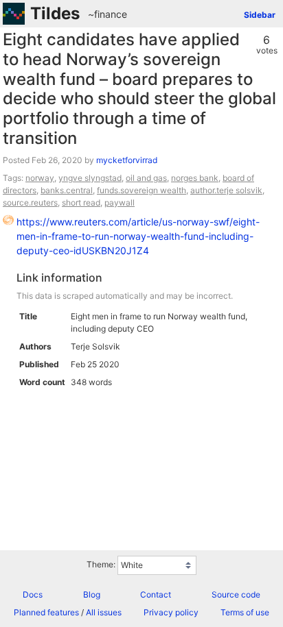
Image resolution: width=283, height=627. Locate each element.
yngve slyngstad (90, 178)
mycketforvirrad (126, 160)
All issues (104, 612)
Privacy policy (171, 612)
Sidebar (259, 15)
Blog (91, 594)
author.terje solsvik (226, 190)
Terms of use (244, 612)
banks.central (67, 190)
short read (81, 202)
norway (39, 178)
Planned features (46, 612)
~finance (107, 14)
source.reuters (30, 202)
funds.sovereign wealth (141, 190)
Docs (33, 594)
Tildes (55, 13)
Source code (236, 594)
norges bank (194, 178)
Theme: (101, 564)
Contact (155, 594)
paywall (119, 202)
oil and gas (146, 178)
